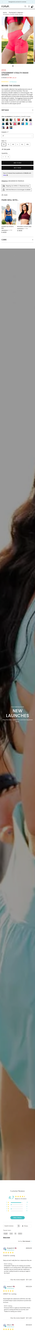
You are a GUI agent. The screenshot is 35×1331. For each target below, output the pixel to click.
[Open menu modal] (29, 6)
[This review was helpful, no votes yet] (26, 1280)
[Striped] (7, 119)
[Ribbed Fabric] (26, 123)
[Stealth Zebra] (11, 123)
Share (5, 195)
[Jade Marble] (26, 119)
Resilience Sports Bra (24, 226)
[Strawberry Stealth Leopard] (18, 119)
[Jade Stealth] (3, 123)
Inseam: (5, 132)
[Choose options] (14, 222)
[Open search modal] (25, 6)
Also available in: (16, 116)
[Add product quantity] (8, 156)
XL (22, 144)
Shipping (4, 181)
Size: (4, 141)
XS (4, 144)
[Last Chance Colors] (18, 123)
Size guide (7, 149)
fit (15, 1233)
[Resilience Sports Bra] (24, 213)
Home (5, 12)
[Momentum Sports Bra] (9, 213)
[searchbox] (10, 1225)
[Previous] (2, 2)
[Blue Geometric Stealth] (22, 123)
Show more (6, 1237)
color (11, 1233)
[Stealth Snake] (30, 119)
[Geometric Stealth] (7, 123)
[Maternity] (3, 127)
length (5, 1233)
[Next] (32, 2)
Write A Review (17, 1217)
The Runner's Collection (16, 12)
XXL (27, 144)
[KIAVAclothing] (5, 6)
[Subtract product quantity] (3, 156)
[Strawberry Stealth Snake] (14, 123)
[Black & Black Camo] (3, 119)
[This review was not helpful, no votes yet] (30, 1280)
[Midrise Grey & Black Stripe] (14, 119)
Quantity (5, 153)
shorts (20, 1233)
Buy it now (17, 168)
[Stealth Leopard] (22, 119)
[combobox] (25, 1241)
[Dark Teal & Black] (11, 119)
